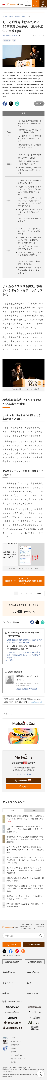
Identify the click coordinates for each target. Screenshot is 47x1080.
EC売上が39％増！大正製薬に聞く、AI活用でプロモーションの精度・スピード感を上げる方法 (25, 817)
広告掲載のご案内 (12, 961)
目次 (23, 113)
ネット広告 (7, 40)
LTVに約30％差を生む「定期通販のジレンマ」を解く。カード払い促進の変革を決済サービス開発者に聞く (25, 829)
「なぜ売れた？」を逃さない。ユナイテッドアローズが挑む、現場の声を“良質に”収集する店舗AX (25, 888)
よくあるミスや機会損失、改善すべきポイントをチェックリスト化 (29, 123)
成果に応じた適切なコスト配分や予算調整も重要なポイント (29, 255)
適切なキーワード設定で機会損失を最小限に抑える (29, 156)
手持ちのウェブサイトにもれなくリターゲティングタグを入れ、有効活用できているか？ (29, 190)
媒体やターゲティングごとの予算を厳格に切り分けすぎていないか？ (29, 270)
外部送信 (13, 1062)
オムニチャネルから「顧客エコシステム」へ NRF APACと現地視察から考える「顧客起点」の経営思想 (25, 870)
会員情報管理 (14, 1045)
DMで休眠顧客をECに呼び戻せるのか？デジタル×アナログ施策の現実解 (24, 641)
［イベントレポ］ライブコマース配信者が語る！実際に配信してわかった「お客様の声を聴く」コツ (23, 655)
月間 (33, 810)
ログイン (25, 787)
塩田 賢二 (15, 35)
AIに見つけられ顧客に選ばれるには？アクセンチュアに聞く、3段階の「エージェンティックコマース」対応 (25, 860)
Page (9, 164)
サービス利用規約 (16, 1055)
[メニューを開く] (4, 3)
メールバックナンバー (25, 774)
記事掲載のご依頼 (35, 961)
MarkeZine (7, 972)
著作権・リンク (15, 1041)
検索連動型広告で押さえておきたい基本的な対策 (29, 130)
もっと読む (9, 660)
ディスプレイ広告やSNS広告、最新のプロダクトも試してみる (29, 231)
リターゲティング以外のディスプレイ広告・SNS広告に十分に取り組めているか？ (29, 240)
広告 (14, 40)
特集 (5, 993)
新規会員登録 (24, 780)
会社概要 (13, 1052)
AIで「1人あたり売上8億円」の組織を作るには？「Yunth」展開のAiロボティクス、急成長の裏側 (25, 849)
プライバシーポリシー (17, 1058)
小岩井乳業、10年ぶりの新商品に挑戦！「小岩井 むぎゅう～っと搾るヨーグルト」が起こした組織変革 (25, 839)
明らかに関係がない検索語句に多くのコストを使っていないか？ (29, 170)
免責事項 (13, 1048)
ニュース (7, 982)
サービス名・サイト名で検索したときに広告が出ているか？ (29, 138)
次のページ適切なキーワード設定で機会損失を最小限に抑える (23, 581)
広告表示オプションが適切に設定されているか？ (29, 145)
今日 (13, 810)
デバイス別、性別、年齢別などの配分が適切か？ (29, 262)
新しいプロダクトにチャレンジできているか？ (29, 247)
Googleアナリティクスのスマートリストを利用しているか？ (30, 212)
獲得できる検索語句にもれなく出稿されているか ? (29, 162)
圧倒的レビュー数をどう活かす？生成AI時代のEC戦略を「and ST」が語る (25, 897)
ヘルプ (12, 1038)
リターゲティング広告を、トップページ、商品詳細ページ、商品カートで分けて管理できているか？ (29, 202)
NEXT (39, 593)
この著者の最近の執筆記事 (26, 689)
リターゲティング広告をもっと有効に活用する (29, 181)
